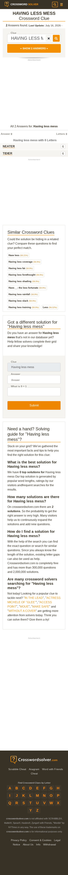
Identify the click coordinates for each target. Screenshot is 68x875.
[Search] (55, 4)
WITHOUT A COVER (22, 610)
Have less (18, 255)
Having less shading (24, 281)
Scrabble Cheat (17, 769)
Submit (34, 405)
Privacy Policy (19, 840)
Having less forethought (26, 274)
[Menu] (61, 4)
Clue (13, 33)
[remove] (49, 38)
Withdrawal (49, 844)
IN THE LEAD (34, 597)
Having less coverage (24, 261)
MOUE (24, 606)
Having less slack (22, 300)
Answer (15, 374)
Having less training (24, 307)
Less (50, 307)
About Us (28, 844)
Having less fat (21, 268)
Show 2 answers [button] (34, 48)
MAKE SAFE (40, 606)
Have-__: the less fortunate (27, 287)
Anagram (34, 769)
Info (38, 844)
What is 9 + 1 (19, 386)
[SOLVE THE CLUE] (56, 38)
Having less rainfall (23, 294)
